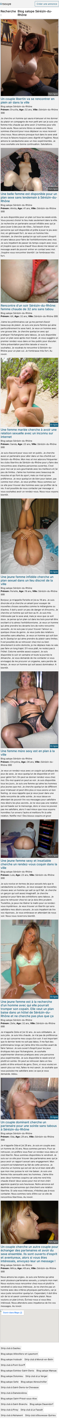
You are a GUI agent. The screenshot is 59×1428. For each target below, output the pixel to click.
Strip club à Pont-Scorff (13, 1365)
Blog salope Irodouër (11, 1359)
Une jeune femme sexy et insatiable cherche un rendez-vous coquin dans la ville (29, 864)
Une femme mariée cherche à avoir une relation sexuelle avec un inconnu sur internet (29, 433)
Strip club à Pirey (9, 1409)
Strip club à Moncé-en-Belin (38, 1359)
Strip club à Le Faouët (32, 1409)
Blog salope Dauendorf (41, 1404)
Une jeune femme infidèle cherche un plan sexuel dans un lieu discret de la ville (27, 580)
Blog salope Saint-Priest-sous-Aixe (19, 1398)
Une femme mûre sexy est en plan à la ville (28, 752)
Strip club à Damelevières (14, 1393)
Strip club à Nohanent (12, 1415)
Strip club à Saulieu (10, 1348)
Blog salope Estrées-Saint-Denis (17, 1370)
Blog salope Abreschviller (34, 1381)
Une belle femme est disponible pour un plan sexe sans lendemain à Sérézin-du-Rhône (29, 197)
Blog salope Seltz (9, 1381)
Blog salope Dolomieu (12, 1376)
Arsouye (5, 4)
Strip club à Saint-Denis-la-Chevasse (20, 1387)
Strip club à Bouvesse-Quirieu (40, 1415)
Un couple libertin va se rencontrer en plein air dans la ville (27, 100)
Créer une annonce (47, 3)
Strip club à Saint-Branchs (14, 1404)
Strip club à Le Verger (36, 1376)
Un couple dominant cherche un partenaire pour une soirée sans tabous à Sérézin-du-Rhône (29, 1125)
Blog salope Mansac (47, 1370)
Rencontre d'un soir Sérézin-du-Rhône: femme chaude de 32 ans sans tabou (28, 307)
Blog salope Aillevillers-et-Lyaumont (19, 1353)
